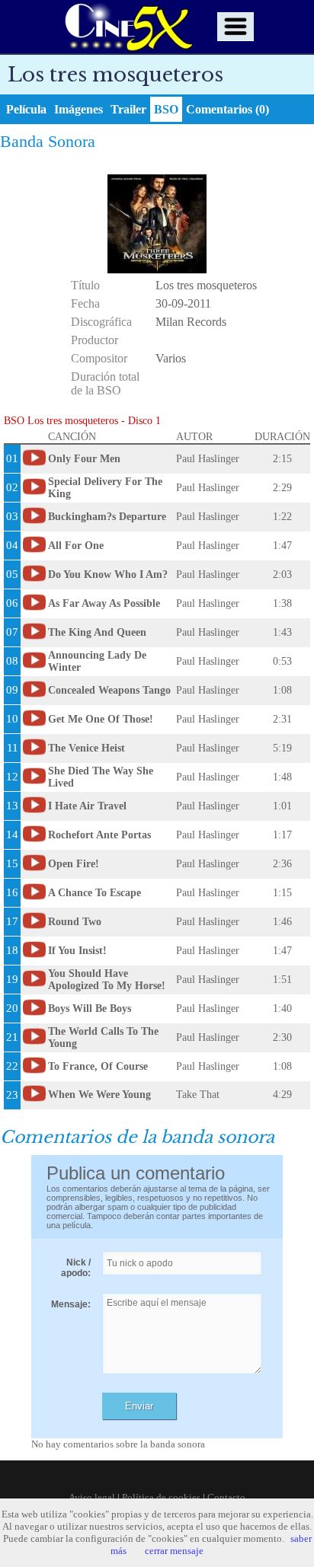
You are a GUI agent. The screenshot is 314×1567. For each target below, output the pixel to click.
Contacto (226, 1497)
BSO (166, 109)
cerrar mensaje (174, 1550)
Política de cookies (161, 1497)
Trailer (128, 109)
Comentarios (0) (227, 109)
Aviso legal (92, 1497)
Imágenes (78, 109)
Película (26, 109)
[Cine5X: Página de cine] (127, 26)
